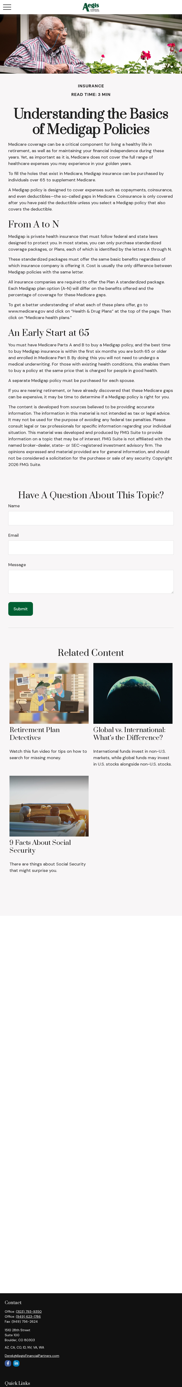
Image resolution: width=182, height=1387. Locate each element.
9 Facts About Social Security (40, 846)
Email (13, 535)
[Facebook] (8, 1363)
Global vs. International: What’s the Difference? (129, 734)
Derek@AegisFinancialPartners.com (32, 1356)
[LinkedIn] (16, 1363)
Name (14, 506)
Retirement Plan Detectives (34, 734)
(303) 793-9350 (29, 1311)
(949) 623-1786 (28, 1316)
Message (17, 565)
